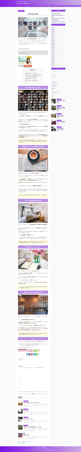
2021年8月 (53, 27)
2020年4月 (53, 47)
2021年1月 (52, 38)
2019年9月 (53, 60)
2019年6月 (53, 65)
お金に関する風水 (23, 442)
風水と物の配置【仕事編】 (23, 53)
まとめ (26, 82)
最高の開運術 (21, 358)
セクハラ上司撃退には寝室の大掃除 (31, 76)
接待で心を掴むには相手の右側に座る (31, 80)
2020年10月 (53, 43)
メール (19, 383)
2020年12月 (53, 40)
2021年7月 (52, 29)
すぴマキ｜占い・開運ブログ (23, 3)
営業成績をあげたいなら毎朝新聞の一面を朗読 (33, 74)
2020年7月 (53, 45)
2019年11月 (53, 56)
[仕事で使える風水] (34, 354)
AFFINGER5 (47, 450)
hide (35, 69)
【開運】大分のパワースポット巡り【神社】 (57, 18)
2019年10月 (53, 58)
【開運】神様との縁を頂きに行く (56, 13)
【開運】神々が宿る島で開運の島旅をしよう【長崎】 (32, 426)
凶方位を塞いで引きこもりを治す (30, 73)
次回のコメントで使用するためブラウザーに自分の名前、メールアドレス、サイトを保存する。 (33, 391)
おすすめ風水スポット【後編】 (25, 441)
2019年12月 (53, 54)
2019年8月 (53, 62)
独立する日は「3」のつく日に (30, 78)
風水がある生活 (26, 410)
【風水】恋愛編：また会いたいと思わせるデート (31, 402)
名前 (19, 379)
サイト (19, 387)
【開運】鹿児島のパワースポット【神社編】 (57, 21)
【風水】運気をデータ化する (28, 418)
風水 (23, 358)
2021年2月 (52, 36)
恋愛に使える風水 (26, 435)
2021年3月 (53, 34)
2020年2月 (53, 51)
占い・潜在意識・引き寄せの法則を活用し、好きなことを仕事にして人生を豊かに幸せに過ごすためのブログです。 (40, 449)
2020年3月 (53, 49)
